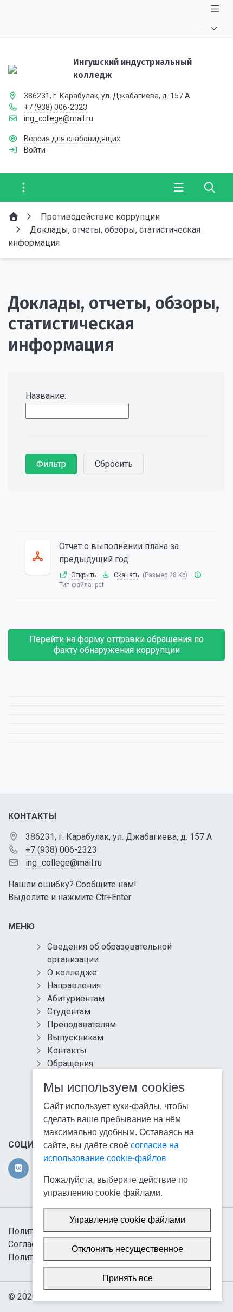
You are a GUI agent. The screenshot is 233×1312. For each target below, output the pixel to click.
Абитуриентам (76, 998)
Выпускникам (75, 1037)
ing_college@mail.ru (58, 118)
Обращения (70, 1063)
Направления (74, 985)
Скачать (126, 575)
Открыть (83, 575)
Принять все (127, 1278)
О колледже (72, 972)
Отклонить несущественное (127, 1249)
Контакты (67, 1050)
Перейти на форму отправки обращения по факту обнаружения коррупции (116, 644)
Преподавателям (81, 1024)
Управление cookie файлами (127, 1219)
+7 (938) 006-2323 (55, 107)
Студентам (68, 1011)
